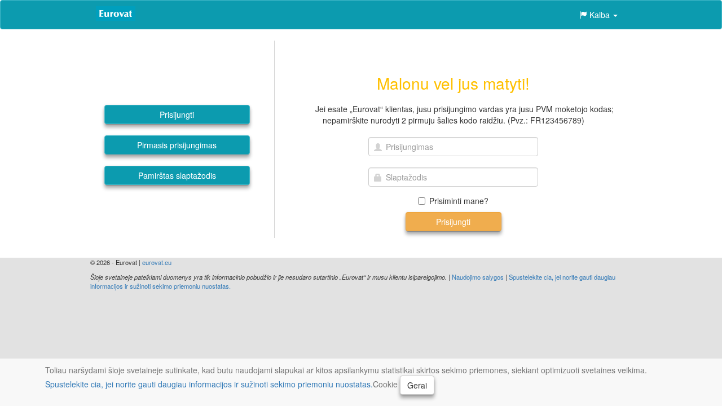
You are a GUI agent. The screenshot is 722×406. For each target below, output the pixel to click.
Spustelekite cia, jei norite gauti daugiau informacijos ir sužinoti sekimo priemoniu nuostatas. (209, 384)
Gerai (417, 385)
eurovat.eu (156, 262)
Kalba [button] (599, 14)
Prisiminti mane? (458, 200)
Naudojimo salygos (478, 276)
